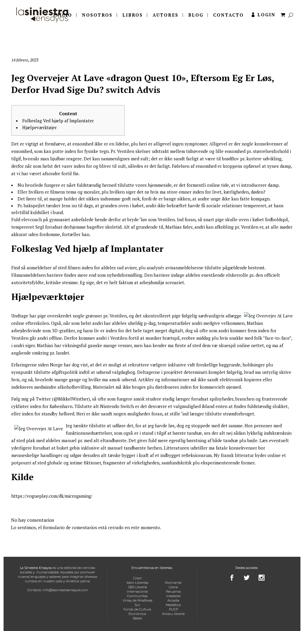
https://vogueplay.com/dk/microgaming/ (51, 496)
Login (266, 15)
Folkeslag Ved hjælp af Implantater (58, 121)
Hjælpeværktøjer (39, 127)
